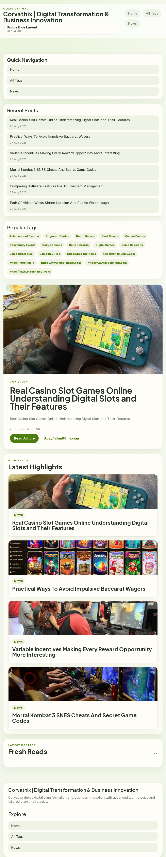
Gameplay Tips (49, 253)
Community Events (22, 245)
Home (132, 13)
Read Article (24, 438)
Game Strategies (21, 253)
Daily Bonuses (52, 245)
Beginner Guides (57, 236)
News (132, 23)
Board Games (85, 236)
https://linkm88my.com (119, 253)
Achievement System (24, 236)
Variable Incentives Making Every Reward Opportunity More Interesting (82, 652)
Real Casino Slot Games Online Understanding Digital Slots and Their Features (80, 525)
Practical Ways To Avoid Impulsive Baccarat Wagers (78, 588)
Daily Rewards (79, 245)
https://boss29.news (81, 253)
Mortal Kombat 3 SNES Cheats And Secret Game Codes (74, 718)
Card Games (109, 236)
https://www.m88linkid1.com (107, 262)
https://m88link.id (22, 262)
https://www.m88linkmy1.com (30, 271)
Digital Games (105, 245)
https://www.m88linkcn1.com (61, 262)
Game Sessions (132, 245)
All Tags (152, 13)
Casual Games (135, 236)
